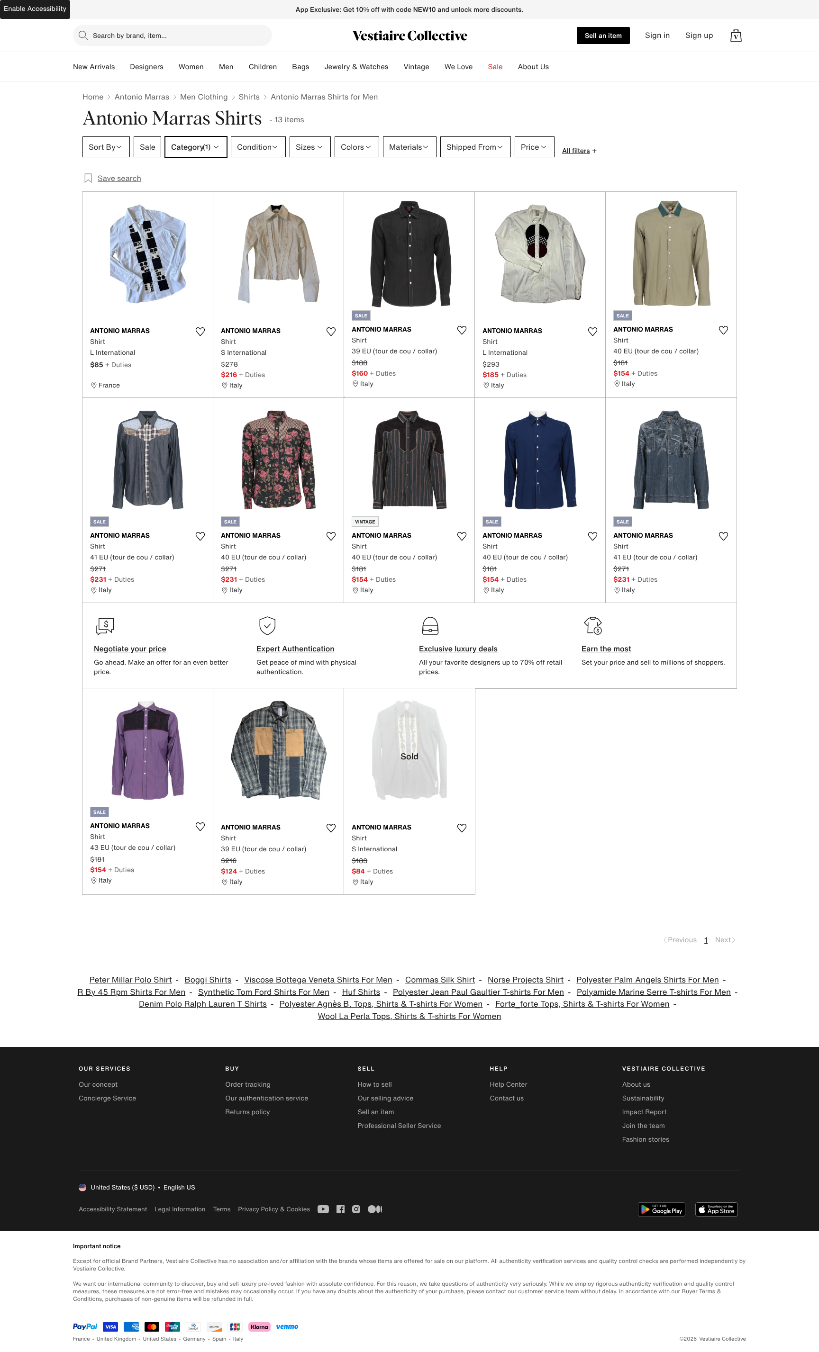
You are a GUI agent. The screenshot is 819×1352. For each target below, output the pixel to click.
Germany (194, 1339)
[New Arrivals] (122, 67)
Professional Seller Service (399, 1126)
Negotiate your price (130, 648)
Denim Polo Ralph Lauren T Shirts (203, 1004)
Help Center (509, 1085)
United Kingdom (116, 1339)
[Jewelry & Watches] (396, 67)
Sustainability (643, 1098)
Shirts (249, 96)
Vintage (416, 67)
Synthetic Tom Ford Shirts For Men (263, 992)
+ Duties (118, 365)
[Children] (284, 67)
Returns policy (247, 1112)
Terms (221, 1209)
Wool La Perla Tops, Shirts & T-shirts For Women (409, 1016)
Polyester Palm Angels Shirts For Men (647, 980)
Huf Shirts (361, 992)
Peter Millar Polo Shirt (131, 980)
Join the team (643, 1126)
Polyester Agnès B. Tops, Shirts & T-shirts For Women (381, 1004)
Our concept (98, 1085)
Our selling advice (385, 1098)
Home (92, 96)
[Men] (241, 67)
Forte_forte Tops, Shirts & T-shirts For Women (582, 1004)
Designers (147, 67)
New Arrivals (94, 67)
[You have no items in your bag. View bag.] (736, 35)
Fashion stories (645, 1140)
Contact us (507, 1098)
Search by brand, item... (130, 35)
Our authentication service (266, 1098)
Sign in (657, 35)
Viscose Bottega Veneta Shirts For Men (318, 980)
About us (636, 1085)
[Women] (211, 67)
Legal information (180, 1209)
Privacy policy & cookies (274, 1209)
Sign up (699, 35)
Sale (495, 67)
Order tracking (248, 1085)
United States (160, 1339)
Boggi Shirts (207, 980)
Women (191, 67)
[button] (736, 35)
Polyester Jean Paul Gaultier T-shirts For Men (478, 992)
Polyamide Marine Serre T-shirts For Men (654, 992)
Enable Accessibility (35, 9)
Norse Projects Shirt (526, 980)
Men (226, 67)
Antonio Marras (141, 96)
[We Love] (480, 67)
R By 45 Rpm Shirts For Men (131, 992)
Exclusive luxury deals (458, 648)
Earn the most (606, 648)
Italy (238, 1339)
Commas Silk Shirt (440, 980)
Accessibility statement (113, 1209)
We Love (459, 67)
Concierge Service (107, 1098)
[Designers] (171, 67)
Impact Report (644, 1112)
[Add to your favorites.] (200, 331)
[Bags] (316, 67)
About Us (533, 67)
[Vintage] (437, 67)
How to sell (374, 1085)
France (81, 1339)
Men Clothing (204, 96)
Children (263, 67)
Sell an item (603, 35)
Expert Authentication (295, 648)
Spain (219, 1339)
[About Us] (556, 67)
